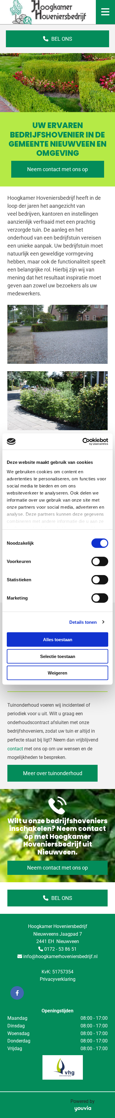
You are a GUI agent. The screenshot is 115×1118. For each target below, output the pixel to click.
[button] (57, 38)
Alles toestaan (57, 639)
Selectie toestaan (57, 656)
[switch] (99, 561)
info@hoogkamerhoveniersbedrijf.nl (60, 956)
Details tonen (83, 621)
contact (15, 749)
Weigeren (57, 672)
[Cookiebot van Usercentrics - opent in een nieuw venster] (82, 441)
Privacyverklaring (57, 979)
